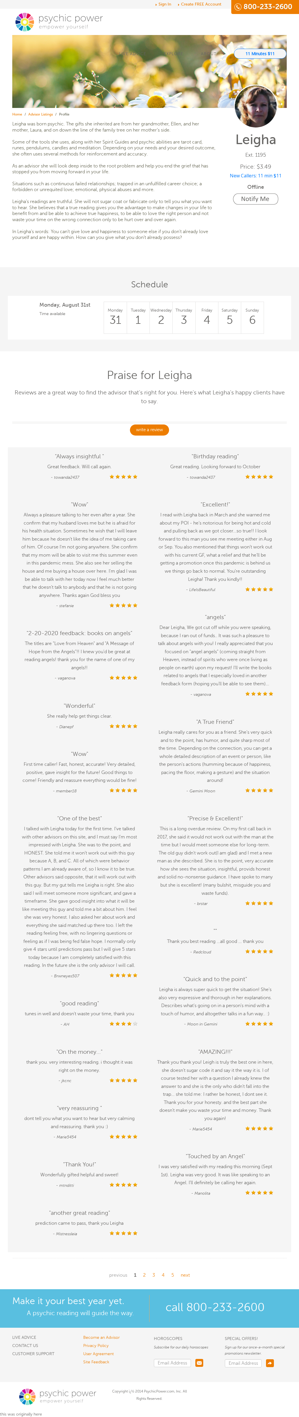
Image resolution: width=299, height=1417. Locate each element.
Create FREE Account (201, 4)
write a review (149, 429)
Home (17, 114)
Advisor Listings (40, 114)
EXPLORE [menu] (173, 54)
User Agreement (98, 1354)
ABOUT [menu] (208, 54)
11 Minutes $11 (260, 53)
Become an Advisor (101, 1337)
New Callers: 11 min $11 (255, 175)
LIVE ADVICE (132, 54)
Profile (64, 114)
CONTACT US (25, 1345)
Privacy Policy (96, 1345)
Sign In (165, 4)
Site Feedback (96, 1362)
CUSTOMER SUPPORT (33, 1354)
